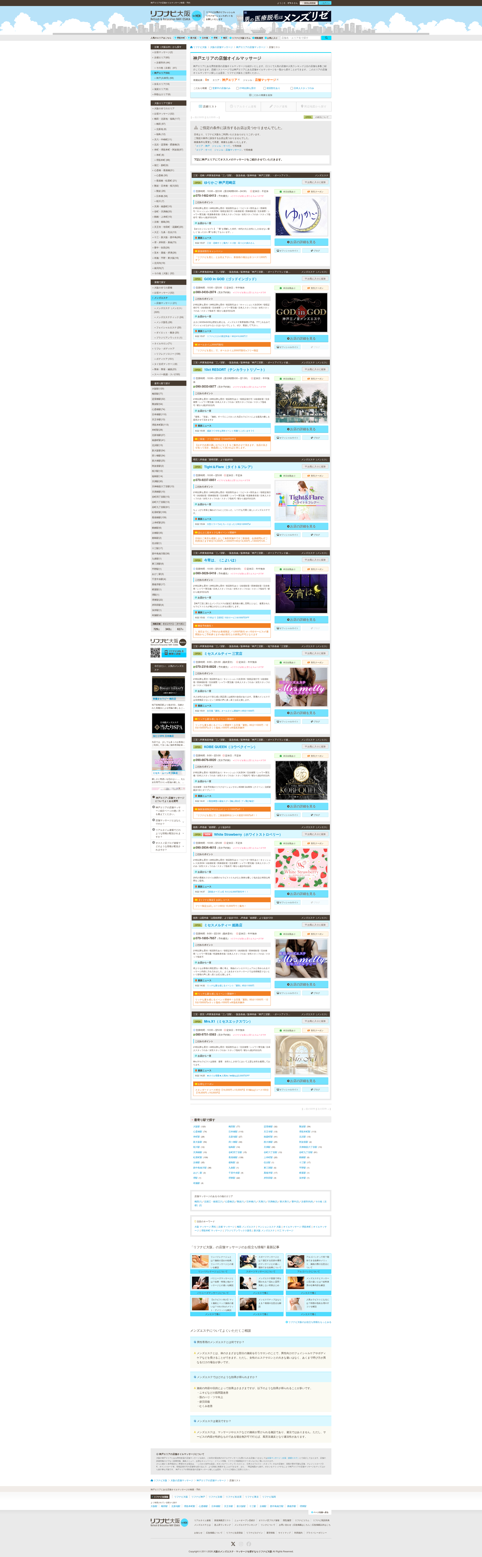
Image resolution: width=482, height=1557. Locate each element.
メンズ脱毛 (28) (164, 322)
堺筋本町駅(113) (160, 424)
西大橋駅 (268, 1141)
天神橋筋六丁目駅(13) (163, 486)
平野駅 (302, 1167)
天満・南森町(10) (163, 206)
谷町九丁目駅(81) (161, 506)
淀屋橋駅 (268, 1126)
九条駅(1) (157, 558)
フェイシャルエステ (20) (168, 327)
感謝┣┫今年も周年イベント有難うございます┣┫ (231, 430)
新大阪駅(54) (158, 450)
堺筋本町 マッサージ (211, 1230)
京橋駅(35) (157, 532)
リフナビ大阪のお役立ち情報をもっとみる (309, 1321)
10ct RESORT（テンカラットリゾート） (231, 369)
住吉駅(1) (157, 543)
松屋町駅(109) (159, 512)
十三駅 (302, 1162)
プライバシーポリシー (316, 1532)
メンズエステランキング (245, 1524)
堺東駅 (232, 1177)
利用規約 (298, 1532)
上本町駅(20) (158, 522)
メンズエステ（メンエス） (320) (168, 309)
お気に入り (272, 37)
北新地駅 (233, 1136)
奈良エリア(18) (162, 83)
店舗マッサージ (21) (166, 302)
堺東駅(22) (157, 599)
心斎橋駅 (197, 1131)
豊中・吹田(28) (162, 247)
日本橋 (205, 37)
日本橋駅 (233, 1131)
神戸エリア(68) (162, 72)
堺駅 (195, 1177)
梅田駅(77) (157, 393)
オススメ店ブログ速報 (269, 1520)
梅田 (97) (160, 123)
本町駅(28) (157, 429)
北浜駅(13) (157, 445)
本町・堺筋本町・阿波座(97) (168, 149)
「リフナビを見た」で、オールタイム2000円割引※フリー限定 (226, 350)
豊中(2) (295, 1201)
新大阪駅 (197, 1141)
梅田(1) (198, 1201)
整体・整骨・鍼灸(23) (165, 369)
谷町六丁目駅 (270, 1152)
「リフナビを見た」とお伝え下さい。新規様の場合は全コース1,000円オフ (231, 258)
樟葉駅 (302, 1172)
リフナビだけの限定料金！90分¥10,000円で (227, 336)
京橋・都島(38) (162, 221)
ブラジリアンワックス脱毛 (238, 1230)
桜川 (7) (160, 201)
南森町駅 (268, 1136)
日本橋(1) (251, 1201)
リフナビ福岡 (269, 1496)
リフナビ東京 (252, 1496)
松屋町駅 (197, 1157)
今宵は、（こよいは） (216, 560)
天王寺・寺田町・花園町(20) (168, 226)
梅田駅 (232, 1126)
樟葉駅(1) (157, 589)
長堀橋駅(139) (159, 517)
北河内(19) (159, 262)
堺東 (216, 37)
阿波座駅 (303, 1141)
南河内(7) (159, 267)
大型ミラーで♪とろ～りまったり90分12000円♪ (229, 523)
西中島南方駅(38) (161, 553)
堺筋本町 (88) (163, 159)
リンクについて (268, 1524)
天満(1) (262, 1201)
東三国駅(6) (158, 563)
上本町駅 (268, 1157)
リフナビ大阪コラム (241, 37)
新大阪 (193, 37)
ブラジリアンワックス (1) (169, 337)
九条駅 (232, 1167)
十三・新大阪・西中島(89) (167, 237)
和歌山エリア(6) (162, 94)
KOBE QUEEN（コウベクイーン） (226, 746)
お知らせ (198, 1532)
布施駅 (196, 1182)
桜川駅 (196, 1146)
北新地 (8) (161, 129)
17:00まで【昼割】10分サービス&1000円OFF (228, 617)
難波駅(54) (157, 403)
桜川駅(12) (157, 470)
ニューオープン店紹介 (244, 1520)
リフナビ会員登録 (234, 1532)
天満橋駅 (197, 1152)
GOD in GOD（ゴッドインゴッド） (226, 278)
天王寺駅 (268, 1131)
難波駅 (302, 1126)
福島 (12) (160, 134)
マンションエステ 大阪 (269, 1226)
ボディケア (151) (165, 358)
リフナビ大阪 (181, 1496)
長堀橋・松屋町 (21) (166, 180)
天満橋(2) (273, 1201)
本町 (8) (160, 154)
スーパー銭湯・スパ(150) (167, 374)
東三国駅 (268, 1167)
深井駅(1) (157, 610)
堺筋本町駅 (304, 1131)
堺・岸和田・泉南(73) (165, 242)
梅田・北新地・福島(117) (167, 118)
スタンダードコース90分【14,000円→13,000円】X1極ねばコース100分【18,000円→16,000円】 (232, 1091)
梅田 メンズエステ (246, 1226)
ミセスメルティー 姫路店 (218, 925)
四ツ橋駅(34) (158, 455)
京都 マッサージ (226, 1226)
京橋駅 (196, 1162)
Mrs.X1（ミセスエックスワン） (223, 1021)
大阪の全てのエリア (164, 108)
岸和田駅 (268, 1177)
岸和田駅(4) (158, 604)
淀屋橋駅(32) (158, 398)
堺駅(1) (155, 594)
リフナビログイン (254, 1532)
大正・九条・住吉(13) (165, 232)
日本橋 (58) (162, 195)
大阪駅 (196, 1126)
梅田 (225, 37)
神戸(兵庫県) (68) (165, 77)
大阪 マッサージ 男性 (205, 1226)
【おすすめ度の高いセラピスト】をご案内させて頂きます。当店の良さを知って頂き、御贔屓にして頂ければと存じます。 (231, 446)
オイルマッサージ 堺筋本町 (297, 1226)
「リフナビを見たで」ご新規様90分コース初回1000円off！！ (226, 815)
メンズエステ (161, 297)
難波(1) (240, 1201)
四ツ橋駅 (233, 1141)
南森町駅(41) (158, 440)
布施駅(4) (157, 615)
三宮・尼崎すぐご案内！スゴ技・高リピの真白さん (231, 242)
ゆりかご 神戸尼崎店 (215, 182)
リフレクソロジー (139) (168, 353)
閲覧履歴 (259, 37)
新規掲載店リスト (222, 1520)
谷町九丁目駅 (306, 1152)
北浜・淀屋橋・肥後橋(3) (167, 144)
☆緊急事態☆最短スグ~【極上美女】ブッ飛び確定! (230, 800)
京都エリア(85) (162, 57)
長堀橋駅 (233, 1157)
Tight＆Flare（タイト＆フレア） (224, 466)
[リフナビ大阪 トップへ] (176, 16)
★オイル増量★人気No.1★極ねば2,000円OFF (228, 1075)
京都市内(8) (307, 1201)
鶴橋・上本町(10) (163, 216)
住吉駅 (267, 1162)
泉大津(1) (284, 1201)
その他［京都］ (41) (166, 67)
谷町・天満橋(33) (163, 211)
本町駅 (196, 1136)
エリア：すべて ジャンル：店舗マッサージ (218, 149)
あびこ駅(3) (158, 573)
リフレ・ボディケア (164, 348)
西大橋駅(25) (158, 460)
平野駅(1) (157, 568)
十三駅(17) (157, 548)
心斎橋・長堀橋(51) (164, 170)
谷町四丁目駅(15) (161, 496)
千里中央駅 (234, 1172)
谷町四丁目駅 (235, 1152)
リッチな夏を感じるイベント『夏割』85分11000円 (230, 985)
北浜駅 (302, 1136)
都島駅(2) (157, 537)
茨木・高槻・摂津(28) (165, 252)
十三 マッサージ (285, 1230)
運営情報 (270, 1532)
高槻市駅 (268, 1172)
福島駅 (232, 1146)
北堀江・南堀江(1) (213, 1201)
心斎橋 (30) (162, 175)
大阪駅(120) (158, 388)
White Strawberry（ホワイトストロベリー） (239, 834)
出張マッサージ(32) (164, 113)
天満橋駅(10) (158, 491)
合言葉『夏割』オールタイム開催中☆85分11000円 (230, 710)
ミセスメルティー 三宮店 (218, 653)
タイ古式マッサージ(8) (165, 363)
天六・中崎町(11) (163, 139)
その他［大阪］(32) (164, 273)
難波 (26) (160, 190)
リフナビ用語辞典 (321, 1520)
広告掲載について (214, 1532)
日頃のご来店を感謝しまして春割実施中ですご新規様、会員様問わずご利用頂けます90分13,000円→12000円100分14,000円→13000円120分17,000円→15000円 (231, 539)
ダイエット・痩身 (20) (167, 332)
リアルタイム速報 (202, 1520)
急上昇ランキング (222, 1524)
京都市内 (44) (163, 62)
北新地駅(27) (158, 434)
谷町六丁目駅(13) (161, 501)
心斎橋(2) (230, 1201)
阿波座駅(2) (158, 465)
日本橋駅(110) (159, 414)
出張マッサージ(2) (163, 52)
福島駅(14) (157, 476)
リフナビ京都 (215, 1496)
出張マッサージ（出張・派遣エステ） (283, 1458)
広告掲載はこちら (301, 1524)
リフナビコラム (302, 1520)
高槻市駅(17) (158, 584)
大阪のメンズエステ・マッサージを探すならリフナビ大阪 (242, 1551)
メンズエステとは (202, 1524)
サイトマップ (284, 1532)
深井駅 (302, 1177)
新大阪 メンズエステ (264, 1230)
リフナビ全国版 (161, 1496)
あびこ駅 (197, 1172)
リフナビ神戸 (198, 1496)
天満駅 (267, 1146)
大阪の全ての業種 (163, 287)
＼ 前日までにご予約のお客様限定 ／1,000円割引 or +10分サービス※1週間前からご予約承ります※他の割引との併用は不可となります (231, 633)
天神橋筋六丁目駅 (308, 1146)
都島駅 (232, 1162)
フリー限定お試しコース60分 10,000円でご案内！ (220, 905)
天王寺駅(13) (158, 419)
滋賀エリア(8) (161, 88)
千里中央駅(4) (159, 578)
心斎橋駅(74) (158, 409)
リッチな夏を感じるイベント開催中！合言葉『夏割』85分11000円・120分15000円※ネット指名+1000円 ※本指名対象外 (231, 726)
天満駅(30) (157, 481)
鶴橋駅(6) (157, 527)
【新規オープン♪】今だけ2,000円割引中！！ (228, 891)
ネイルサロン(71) (163, 343)
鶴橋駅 (302, 1157)
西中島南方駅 (200, 1167)
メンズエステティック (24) (170, 317)
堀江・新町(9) (161, 165)
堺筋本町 (181, 37)
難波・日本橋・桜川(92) (166, 185)
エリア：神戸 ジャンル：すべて (213, 145)
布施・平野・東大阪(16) (166, 257)
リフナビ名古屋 (234, 1496)
